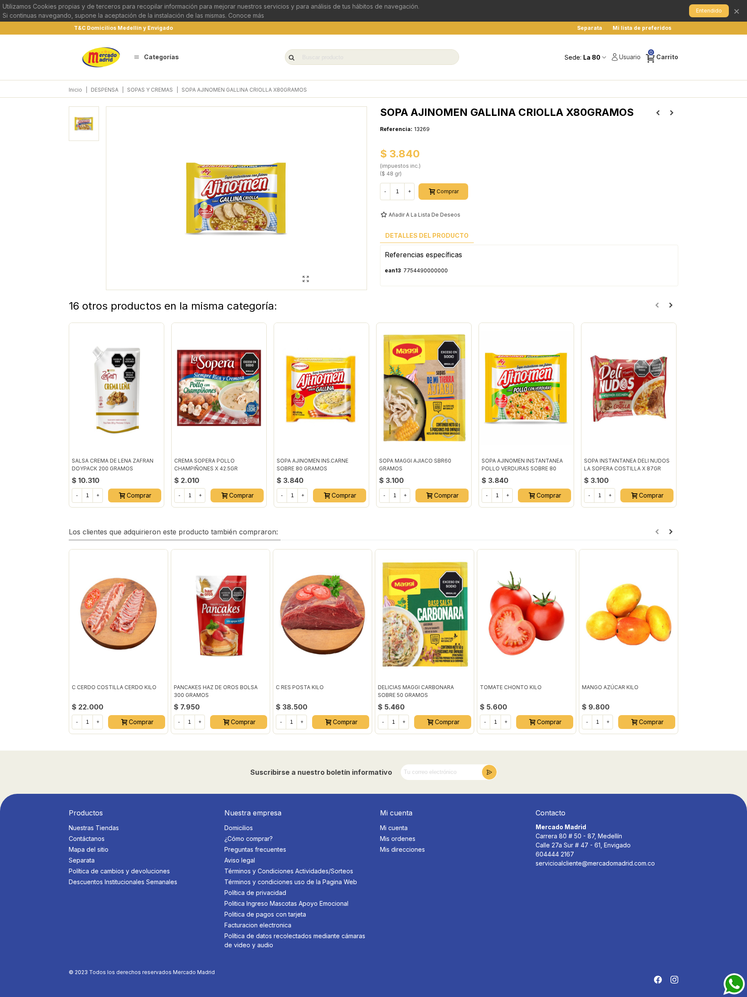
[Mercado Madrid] (101, 57)
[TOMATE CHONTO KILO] (526, 614)
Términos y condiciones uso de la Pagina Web (290, 881)
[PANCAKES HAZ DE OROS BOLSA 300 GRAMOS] (220, 614)
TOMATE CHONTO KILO (511, 687)
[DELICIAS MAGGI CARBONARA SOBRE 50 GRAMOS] (424, 614)
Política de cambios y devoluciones (119, 871)
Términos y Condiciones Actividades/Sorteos (288, 871)
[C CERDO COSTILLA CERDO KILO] (118, 614)
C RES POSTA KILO (300, 687)
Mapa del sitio (89, 849)
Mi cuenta (394, 827)
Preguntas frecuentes (255, 849)
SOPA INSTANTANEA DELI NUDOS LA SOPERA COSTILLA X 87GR (627, 464)
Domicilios (238, 827)
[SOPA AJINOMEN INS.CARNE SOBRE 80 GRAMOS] (321, 388)
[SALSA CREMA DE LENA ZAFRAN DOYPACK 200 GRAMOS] (671, 112)
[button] (657, 305)
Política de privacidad (255, 892)
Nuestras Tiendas (94, 827)
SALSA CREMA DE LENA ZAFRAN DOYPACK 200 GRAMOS (112, 464)
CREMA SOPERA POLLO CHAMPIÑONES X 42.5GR (206, 464)
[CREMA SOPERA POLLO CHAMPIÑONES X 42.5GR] (219, 388)
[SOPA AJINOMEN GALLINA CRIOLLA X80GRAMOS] (305, 278)
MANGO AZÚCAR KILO (610, 687)
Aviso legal (239, 860)
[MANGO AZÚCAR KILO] (628, 614)
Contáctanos (87, 838)
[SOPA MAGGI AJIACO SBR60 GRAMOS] (424, 388)
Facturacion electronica (257, 925)
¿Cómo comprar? (248, 838)
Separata (82, 860)
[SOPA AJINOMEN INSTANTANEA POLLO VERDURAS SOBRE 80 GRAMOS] (526, 388)
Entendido (709, 10)
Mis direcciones (402, 849)
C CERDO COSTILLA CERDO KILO (114, 687)
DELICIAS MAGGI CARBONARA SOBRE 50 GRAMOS (416, 691)
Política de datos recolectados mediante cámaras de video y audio (294, 940)
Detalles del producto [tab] (427, 235)
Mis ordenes (397, 838)
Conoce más (246, 15)
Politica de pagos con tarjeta (265, 914)
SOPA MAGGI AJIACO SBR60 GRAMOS (415, 464)
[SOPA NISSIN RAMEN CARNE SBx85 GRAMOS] (657, 112)
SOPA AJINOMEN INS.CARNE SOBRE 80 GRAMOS (312, 464)
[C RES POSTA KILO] (322, 614)
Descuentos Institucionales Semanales (123, 881)
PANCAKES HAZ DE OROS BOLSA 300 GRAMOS (216, 691)
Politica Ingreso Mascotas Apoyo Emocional (286, 903)
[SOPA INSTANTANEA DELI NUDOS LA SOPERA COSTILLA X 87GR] (628, 388)
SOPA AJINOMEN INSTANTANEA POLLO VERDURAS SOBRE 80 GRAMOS (522, 468)
